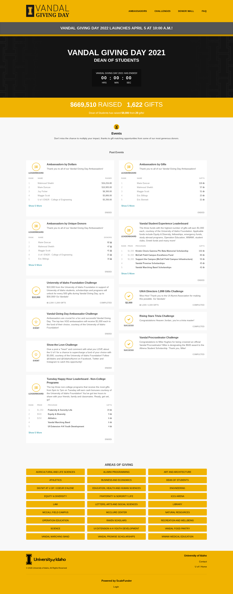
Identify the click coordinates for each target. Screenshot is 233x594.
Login (116, 586)
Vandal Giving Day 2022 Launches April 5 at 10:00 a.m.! (116, 28)
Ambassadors (138, 11)
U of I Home (201, 566)
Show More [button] (35, 205)
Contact (203, 561)
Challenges (163, 11)
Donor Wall (186, 11)
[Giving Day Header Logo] (48, 11)
